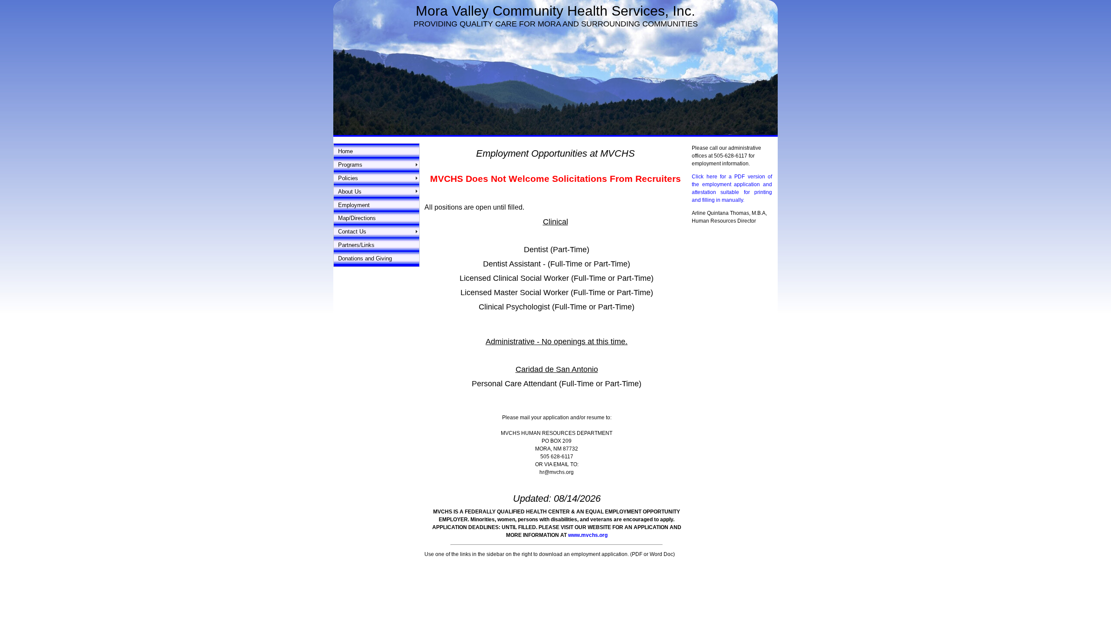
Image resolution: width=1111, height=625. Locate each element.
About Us (350, 191)
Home (345, 151)
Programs (350, 164)
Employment (354, 205)
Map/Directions (357, 218)
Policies (348, 178)
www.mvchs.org (588, 535)
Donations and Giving (365, 258)
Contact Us (352, 231)
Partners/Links (356, 245)
